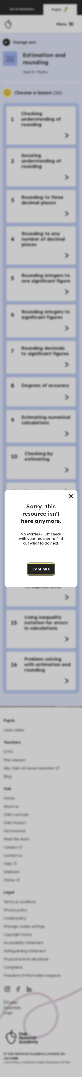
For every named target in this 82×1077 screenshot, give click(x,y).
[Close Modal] (71, 496)
